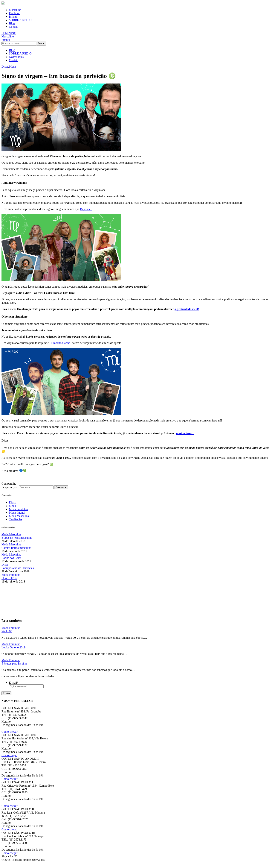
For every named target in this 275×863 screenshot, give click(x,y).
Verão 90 (6, 631)
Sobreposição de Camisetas (17, 568)
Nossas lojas (16, 56)
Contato (13, 26)
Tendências (15, 519)
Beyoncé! (86, 209)
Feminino (14, 13)
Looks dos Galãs (11, 557)
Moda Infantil (17, 512)
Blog (12, 23)
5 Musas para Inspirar (14, 663)
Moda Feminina (18, 509)
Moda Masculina (19, 516)
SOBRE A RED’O (20, 20)
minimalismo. (185, 433)
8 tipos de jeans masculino (16, 537)
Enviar (6, 693)
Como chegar (9, 731)
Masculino (15, 9)
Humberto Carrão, (60, 343)
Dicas (4, 66)
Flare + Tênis (9, 578)
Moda (12, 66)
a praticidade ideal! (187, 309)
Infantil (13, 16)
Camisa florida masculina (16, 547)
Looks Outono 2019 (13, 647)
